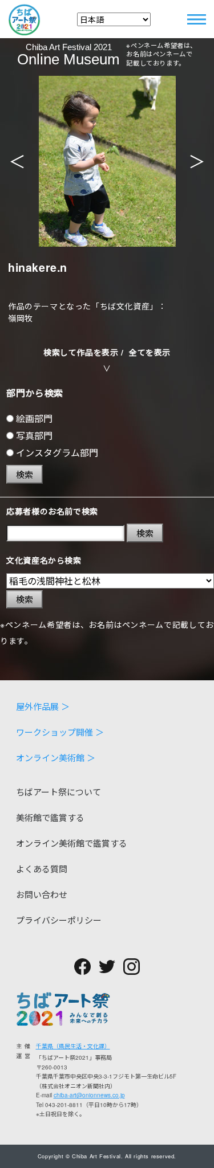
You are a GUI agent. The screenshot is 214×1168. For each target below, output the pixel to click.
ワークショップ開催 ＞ (60, 732)
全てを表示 (150, 352)
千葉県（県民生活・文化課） (73, 1046)
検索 (24, 474)
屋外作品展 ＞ (43, 706)
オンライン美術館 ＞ (55, 757)
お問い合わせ (41, 894)
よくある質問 (41, 868)
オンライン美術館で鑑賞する (71, 843)
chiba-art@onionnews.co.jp (89, 1095)
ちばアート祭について (58, 791)
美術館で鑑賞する (50, 817)
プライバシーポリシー (59, 920)
